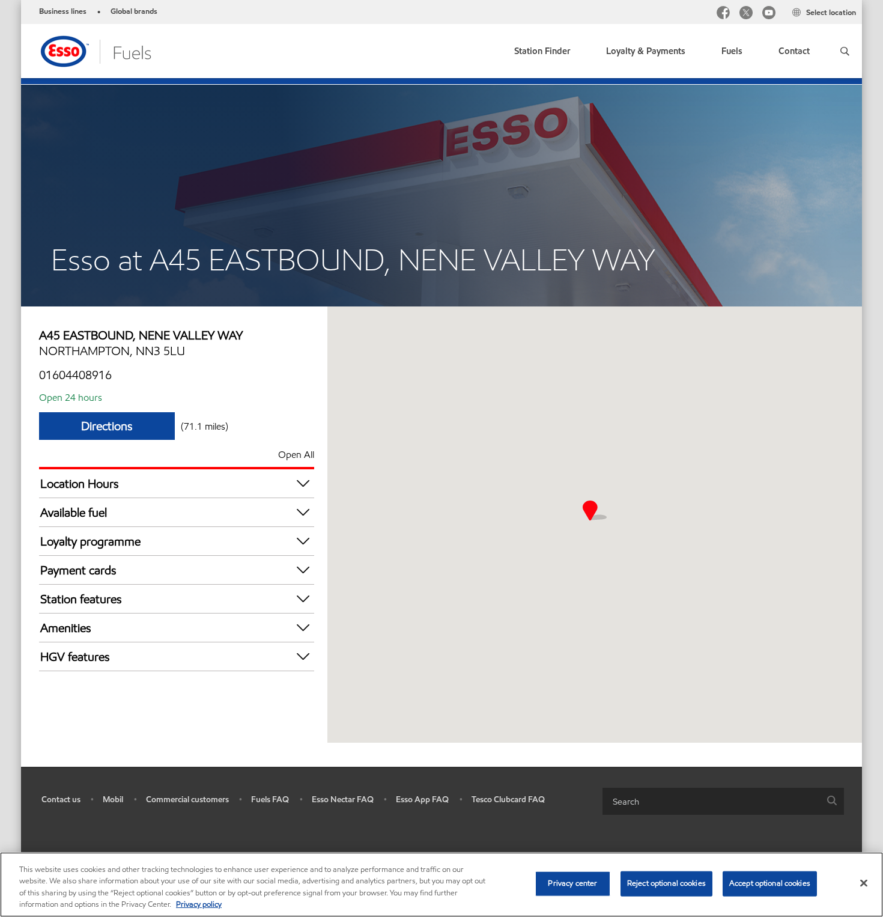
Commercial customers (187, 799)
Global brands (134, 11)
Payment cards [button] (78, 570)
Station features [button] (81, 599)
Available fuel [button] (73, 512)
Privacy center (572, 883)
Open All (296, 454)
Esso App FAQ (422, 799)
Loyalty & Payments (645, 51)
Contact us (60, 799)
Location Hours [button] (79, 484)
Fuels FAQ (270, 799)
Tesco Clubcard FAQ (508, 799)
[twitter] (746, 14)
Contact (794, 51)
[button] (845, 51)
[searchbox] (711, 801)
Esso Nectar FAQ (343, 799)
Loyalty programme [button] (90, 541)
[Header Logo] (95, 50)
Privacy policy (199, 904)
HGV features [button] (75, 657)
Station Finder (542, 51)
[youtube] (768, 14)
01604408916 (75, 375)
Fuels (731, 51)
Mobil (113, 799)
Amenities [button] (65, 628)
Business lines (62, 11)
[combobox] (723, 801)
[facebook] (723, 14)
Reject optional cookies (666, 883)
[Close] (864, 883)
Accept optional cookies (769, 883)
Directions (107, 426)
